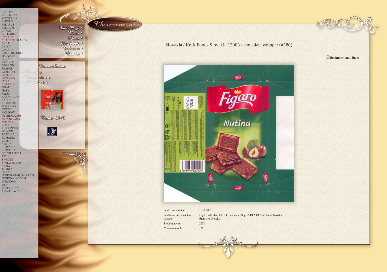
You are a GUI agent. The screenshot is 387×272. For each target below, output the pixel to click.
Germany (9, 71)
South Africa (12, 153)
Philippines (10, 128)
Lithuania (9, 103)
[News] (70, 33)
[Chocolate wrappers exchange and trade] (70, 48)
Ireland (8, 84)
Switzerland (11, 162)
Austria (8, 21)
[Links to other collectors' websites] (70, 38)
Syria (6, 166)
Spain (6, 156)
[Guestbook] (70, 43)
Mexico (7, 109)
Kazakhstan (11, 96)
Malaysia (9, 106)
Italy (5, 90)
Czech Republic (13, 52)
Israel (6, 87)
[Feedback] (70, 54)
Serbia (6, 144)
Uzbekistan (10, 187)
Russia (7, 140)
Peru (5, 125)
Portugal (9, 134)
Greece (7, 74)
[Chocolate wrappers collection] (70, 28)
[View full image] (229, 133)
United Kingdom (14, 178)
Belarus (8, 24)
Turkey (7, 169)
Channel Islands (14, 40)
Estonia (7, 62)
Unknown (9, 181)
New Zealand (11, 118)
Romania (8, 137)
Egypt (6, 59)
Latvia (7, 100)
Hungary (8, 78)
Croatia (8, 49)
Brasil (6, 31)
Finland (8, 65)
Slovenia (8, 150)
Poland (7, 131)
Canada (8, 37)
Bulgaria (9, 34)
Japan (6, 93)
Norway (7, 122)
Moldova (8, 112)
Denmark (9, 56)
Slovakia (173, 45)
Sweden (7, 159)
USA (4, 184)
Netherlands (12, 115)
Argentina (10, 15)
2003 (235, 45)
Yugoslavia (10, 191)
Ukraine (8, 172)
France (7, 68)
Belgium (8, 27)
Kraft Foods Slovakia (206, 45)
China (6, 46)
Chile (6, 43)
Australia (9, 18)
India (6, 81)
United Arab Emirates (18, 175)
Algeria (8, 12)
